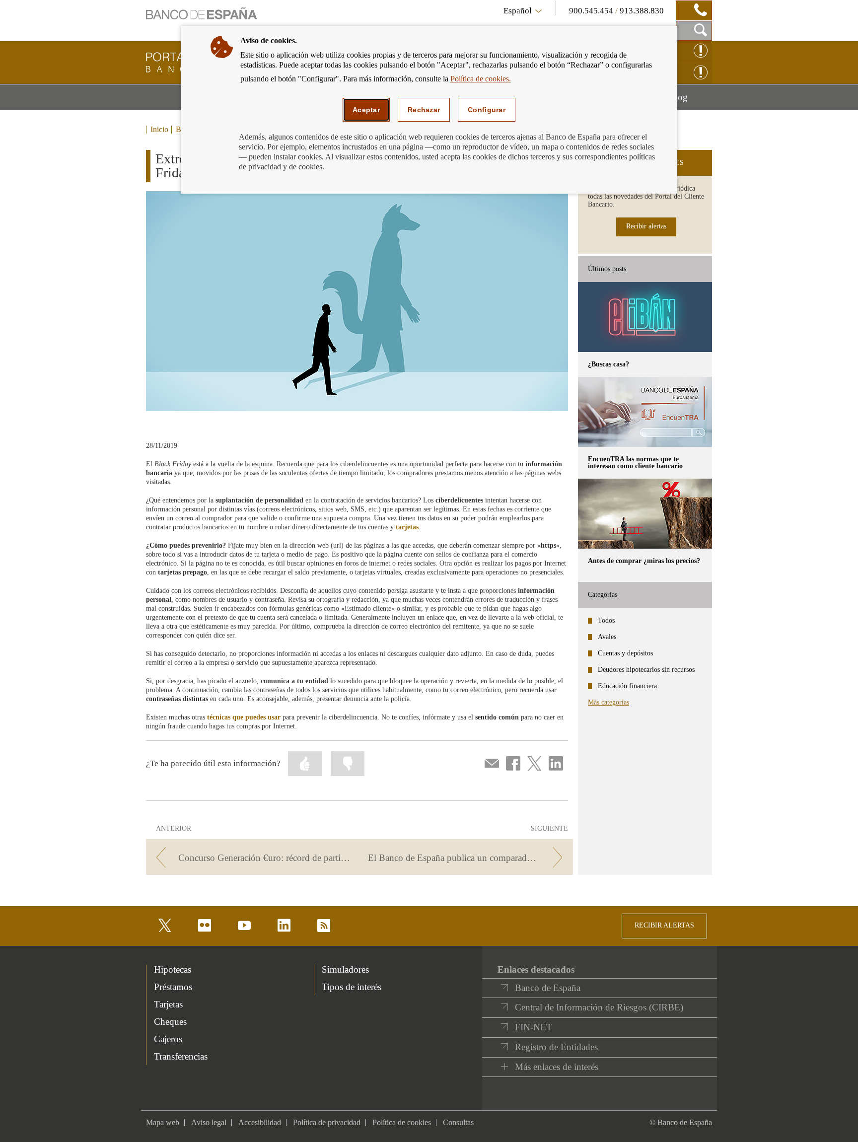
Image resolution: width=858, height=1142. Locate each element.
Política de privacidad (326, 1122)
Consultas (458, 1122)
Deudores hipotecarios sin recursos (646, 669)
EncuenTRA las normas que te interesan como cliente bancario (635, 462)
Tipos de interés (351, 987)
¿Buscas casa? (608, 364)
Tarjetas (168, 1004)
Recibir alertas (646, 226)
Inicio (159, 130)
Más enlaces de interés (556, 1067)
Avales (607, 637)
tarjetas (407, 527)
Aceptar (366, 110)
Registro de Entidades (556, 1047)
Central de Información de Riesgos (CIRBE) (599, 1007)
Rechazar (424, 110)
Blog (690, 100)
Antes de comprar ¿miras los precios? (644, 561)
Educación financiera (627, 686)
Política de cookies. (480, 78)
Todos (606, 620)
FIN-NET (533, 1027)
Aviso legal (208, 1122)
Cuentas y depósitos (625, 653)
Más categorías (608, 702)
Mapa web (162, 1122)
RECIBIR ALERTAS (664, 925)
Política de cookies (401, 1122)
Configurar (486, 110)
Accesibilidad (259, 1122)
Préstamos (173, 987)
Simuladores (345, 969)
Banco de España (547, 988)
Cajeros (168, 1039)
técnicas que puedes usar (244, 717)
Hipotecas (172, 969)
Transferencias (181, 1056)
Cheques (170, 1021)
